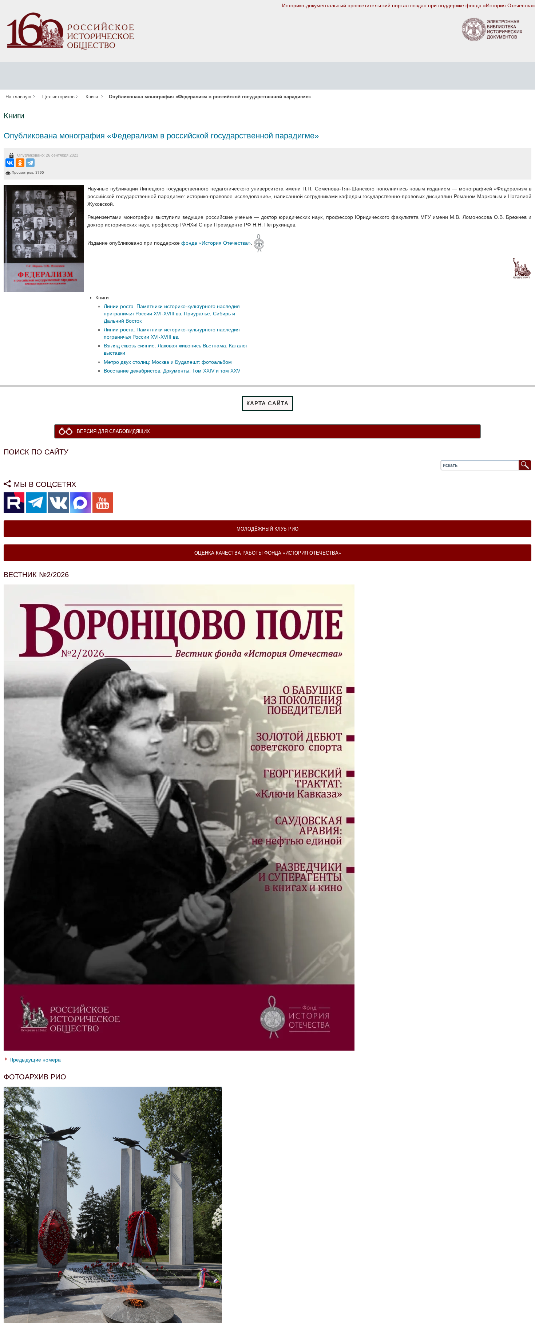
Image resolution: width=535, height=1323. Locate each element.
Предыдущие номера (35, 1060)
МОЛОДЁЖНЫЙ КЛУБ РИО (267, 529)
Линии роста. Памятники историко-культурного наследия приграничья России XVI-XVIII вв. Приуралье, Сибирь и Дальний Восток (172, 313)
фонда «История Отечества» (216, 242)
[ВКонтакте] (9, 162)
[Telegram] (30, 162)
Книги (92, 96)
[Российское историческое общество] (70, 31)
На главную (18, 96)
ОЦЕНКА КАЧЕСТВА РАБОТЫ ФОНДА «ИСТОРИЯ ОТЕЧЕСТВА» (267, 553)
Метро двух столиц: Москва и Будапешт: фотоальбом (168, 362)
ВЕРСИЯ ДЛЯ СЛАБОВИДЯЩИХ (115, 431)
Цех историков (58, 96)
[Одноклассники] (20, 162)
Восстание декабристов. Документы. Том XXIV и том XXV (172, 371)
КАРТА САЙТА (267, 403)
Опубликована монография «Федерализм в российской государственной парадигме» (161, 135)
